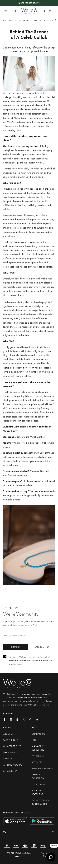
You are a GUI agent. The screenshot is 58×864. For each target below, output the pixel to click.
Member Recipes (12, 746)
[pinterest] (30, 719)
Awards (7, 758)
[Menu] (6, 11)
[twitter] (24, 719)
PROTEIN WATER (40, 20)
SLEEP (52, 20)
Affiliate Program (13, 764)
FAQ (34, 740)
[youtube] (36, 719)
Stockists (37, 762)
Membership (10, 771)
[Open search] (15, 11)
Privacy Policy (39, 784)
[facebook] (4, 719)
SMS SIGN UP (42, 647)
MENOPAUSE (25, 20)
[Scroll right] (56, 20)
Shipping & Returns (42, 768)
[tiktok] (17, 719)
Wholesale (38, 756)
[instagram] (11, 719)
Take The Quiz (10, 740)
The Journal (10, 752)
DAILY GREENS (10, 20)
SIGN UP (15, 646)
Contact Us (38, 734)
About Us (8, 734)
